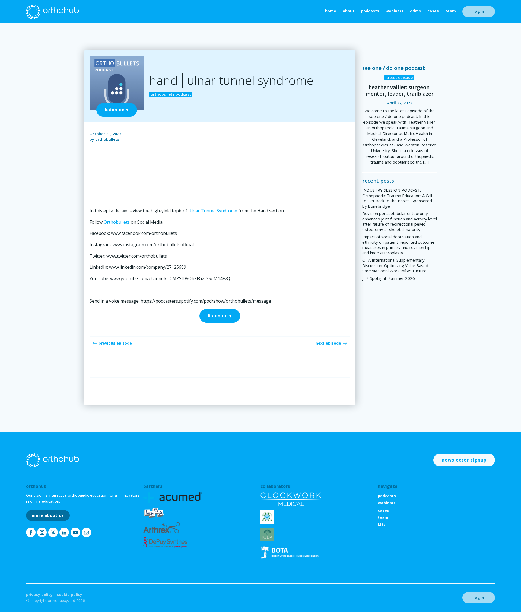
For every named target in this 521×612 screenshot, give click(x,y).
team (450, 11)
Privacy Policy (39, 594)
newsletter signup (464, 460)
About (348, 11)
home (330, 11)
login (478, 11)
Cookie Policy (69, 594)
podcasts (370, 11)
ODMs (415, 11)
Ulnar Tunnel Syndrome (212, 211)
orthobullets (107, 139)
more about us (48, 515)
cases (433, 11)
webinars (395, 11)
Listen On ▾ (117, 109)
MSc (382, 524)
